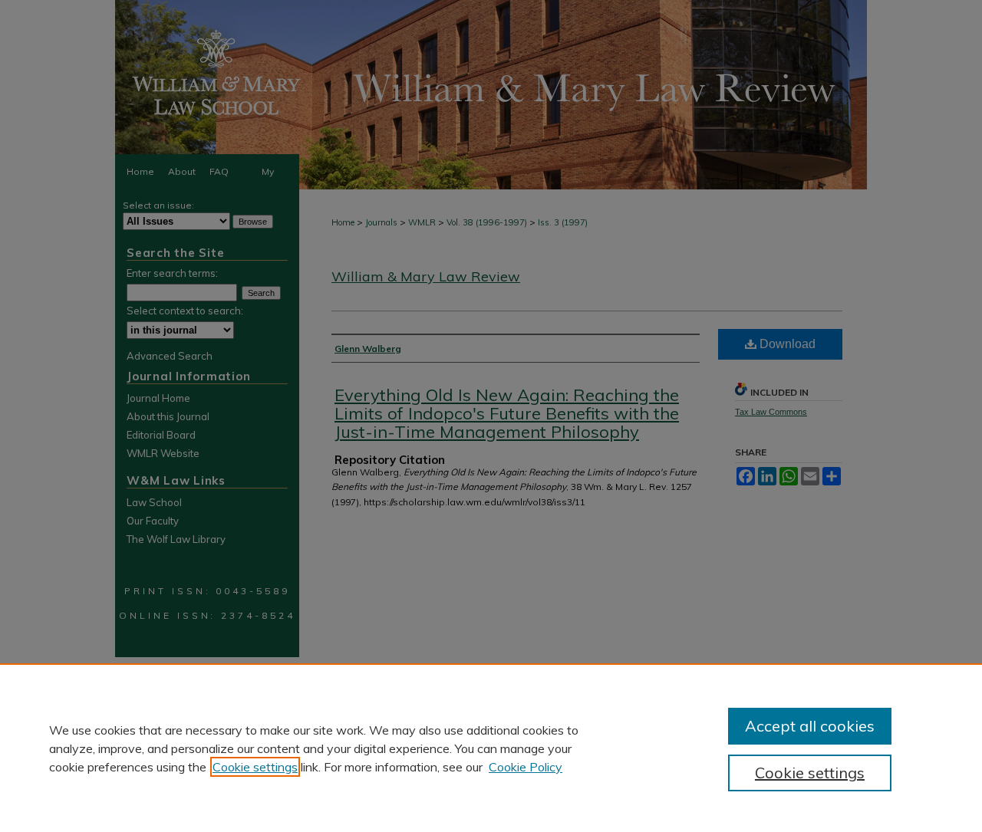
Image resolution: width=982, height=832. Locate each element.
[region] (491, 747)
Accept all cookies (810, 725)
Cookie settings (255, 766)
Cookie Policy (525, 766)
